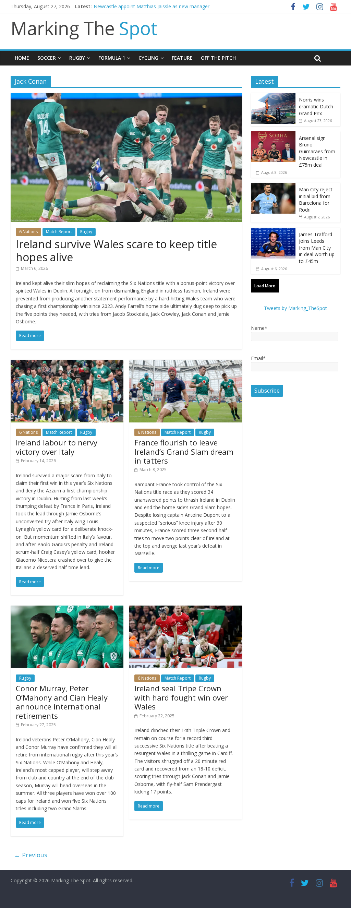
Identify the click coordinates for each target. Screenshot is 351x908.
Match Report (59, 232)
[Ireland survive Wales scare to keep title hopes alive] (126, 97)
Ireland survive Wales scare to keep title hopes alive (116, 250)
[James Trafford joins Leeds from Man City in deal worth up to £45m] (273, 231)
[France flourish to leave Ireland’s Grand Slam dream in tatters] (185, 364)
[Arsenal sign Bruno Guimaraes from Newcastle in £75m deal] (273, 135)
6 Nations (28, 232)
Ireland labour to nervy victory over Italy (56, 446)
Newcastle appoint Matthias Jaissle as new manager (151, 6)
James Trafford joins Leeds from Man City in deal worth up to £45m (317, 247)
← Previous (30, 855)
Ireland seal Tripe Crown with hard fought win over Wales (181, 697)
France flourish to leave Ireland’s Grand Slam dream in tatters (183, 451)
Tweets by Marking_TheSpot (295, 308)
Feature (182, 58)
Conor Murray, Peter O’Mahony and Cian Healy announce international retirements (62, 701)
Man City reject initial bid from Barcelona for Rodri (315, 199)
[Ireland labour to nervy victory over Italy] (67, 364)
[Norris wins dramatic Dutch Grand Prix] (273, 96)
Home (22, 58)
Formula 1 (111, 58)
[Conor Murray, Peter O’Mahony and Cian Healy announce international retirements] (67, 609)
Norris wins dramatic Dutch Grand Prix (316, 106)
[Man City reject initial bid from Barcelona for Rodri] (273, 186)
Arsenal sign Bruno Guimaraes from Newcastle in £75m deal (317, 151)
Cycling (148, 58)
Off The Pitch (218, 58)
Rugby (77, 58)
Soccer (46, 58)
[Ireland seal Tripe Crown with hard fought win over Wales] (185, 609)
